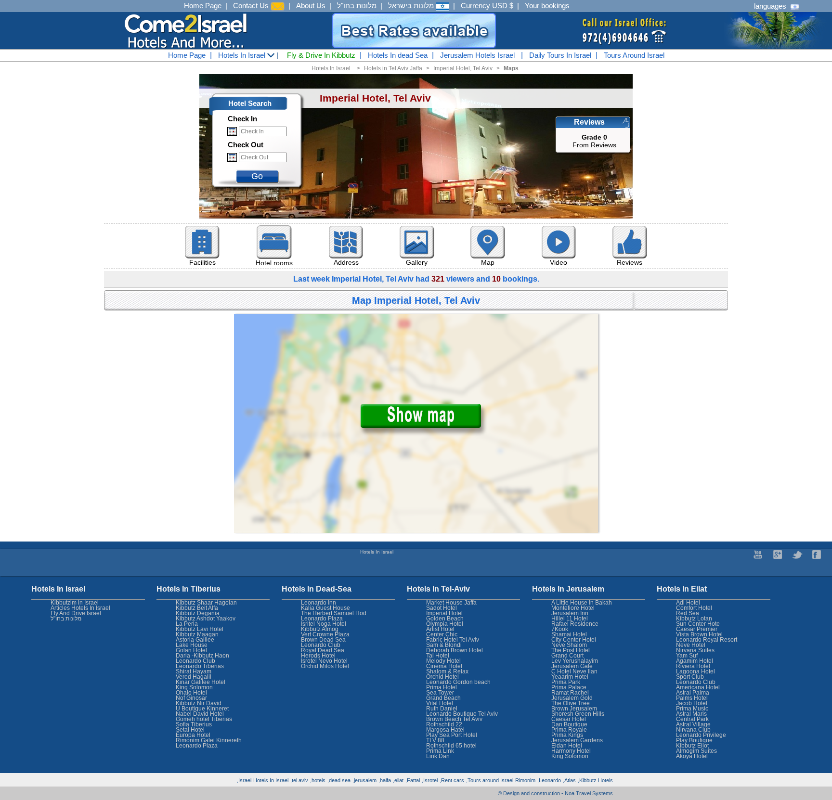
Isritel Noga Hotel (323, 623)
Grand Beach (443, 698)
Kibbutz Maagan (197, 634)
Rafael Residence (574, 623)
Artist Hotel (440, 629)
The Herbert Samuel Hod (333, 613)
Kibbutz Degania (198, 613)
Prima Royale (569, 729)
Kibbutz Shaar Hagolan (206, 602)
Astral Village (693, 724)
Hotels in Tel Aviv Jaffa (393, 68)
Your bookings (547, 5)
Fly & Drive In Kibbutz (321, 55)
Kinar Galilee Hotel (200, 682)
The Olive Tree (570, 703)
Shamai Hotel (569, 634)
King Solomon (569, 756)
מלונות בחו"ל (357, 5)
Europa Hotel (193, 735)
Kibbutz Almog (319, 629)
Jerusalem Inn (569, 613)
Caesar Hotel (568, 719)
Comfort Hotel (694, 608)
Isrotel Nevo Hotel (324, 661)
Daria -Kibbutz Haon (202, 655)
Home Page (202, 5)
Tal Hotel (437, 655)
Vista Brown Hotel (699, 634)
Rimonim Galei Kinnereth (209, 740)
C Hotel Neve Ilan (574, 671)
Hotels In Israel (242, 55)
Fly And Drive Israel (76, 613)
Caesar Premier (696, 629)
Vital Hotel (439, 703)
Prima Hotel (441, 687)
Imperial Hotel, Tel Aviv (463, 68)
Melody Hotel (443, 661)
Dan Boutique (569, 724)
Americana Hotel (698, 687)
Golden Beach (445, 618)
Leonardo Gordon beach (458, 682)
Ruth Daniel (441, 708)
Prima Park (565, 682)
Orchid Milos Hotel (325, 666)
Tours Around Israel (634, 55)
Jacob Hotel (691, 703)
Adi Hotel (688, 602)
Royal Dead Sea (322, 650)
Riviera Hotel (693, 666)
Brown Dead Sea (323, 639)
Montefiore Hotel (573, 608)
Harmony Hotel (571, 751)
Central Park (692, 719)
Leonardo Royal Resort (706, 639)
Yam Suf (687, 655)
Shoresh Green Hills (577, 713)
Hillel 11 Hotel (569, 618)
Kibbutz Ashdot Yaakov (205, 618)
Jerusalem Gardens (577, 740)
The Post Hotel (570, 650)
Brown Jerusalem (574, 708)
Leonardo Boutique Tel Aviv (462, 713)
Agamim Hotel (694, 661)
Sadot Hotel (441, 608)
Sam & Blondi (444, 645)
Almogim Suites (696, 751)
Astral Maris (691, 713)
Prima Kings (567, 735)
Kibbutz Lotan (694, 618)
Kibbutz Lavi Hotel (199, 629)
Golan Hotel (191, 650)
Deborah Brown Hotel (454, 650)
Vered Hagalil (193, 676)
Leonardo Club (695, 682)
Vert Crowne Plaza (325, 634)
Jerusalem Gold (572, 698)
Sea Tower (440, 692)
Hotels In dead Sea (398, 55)
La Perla (187, 623)
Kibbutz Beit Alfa (197, 608)
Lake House (192, 645)
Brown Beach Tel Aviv (454, 719)
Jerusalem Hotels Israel (477, 55)
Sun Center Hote (698, 623)
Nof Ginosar (191, 698)
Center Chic (441, 634)
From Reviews (594, 141)
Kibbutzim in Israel (75, 602)
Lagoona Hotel (695, 671)
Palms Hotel (692, 698)
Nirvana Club (693, 729)
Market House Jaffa (451, 602)
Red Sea (687, 613)
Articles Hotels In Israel (80, 608)
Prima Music (692, 708)
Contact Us (252, 5)
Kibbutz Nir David (198, 703)
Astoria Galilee (195, 639)
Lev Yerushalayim (574, 661)
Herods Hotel (318, 655)
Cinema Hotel (444, 666)
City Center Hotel (573, 639)
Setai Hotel (190, 729)
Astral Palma (692, 692)
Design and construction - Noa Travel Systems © (555, 793)
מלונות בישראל (412, 5)
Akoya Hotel (692, 756)
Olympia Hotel (444, 623)
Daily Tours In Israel (560, 55)
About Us (310, 5)
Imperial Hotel (444, 613)
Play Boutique (694, 740)
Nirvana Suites (695, 650)
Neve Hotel (690, 645)
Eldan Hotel (566, 745)
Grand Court (567, 655)
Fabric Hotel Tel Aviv (452, 639)
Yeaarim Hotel (569, 676)
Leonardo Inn (318, 602)
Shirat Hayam (193, 671)
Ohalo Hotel (191, 692)
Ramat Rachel (570, 692)
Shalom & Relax (447, 671)
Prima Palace (568, 687)
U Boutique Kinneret (202, 708)
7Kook (559, 629)
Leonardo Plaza (322, 618)
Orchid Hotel (442, 676)
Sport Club (690, 676)
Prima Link (440, 751)
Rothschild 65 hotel (451, 745)
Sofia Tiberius (194, 724)
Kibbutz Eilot (692, 745)
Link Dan (438, 756)
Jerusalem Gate (572, 666)
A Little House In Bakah (581, 602)
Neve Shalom (569, 645)
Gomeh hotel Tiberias (204, 719)
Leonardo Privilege (701, 735)
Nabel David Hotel (200, 713)
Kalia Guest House (325, 608)
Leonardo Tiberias (200, 666)
